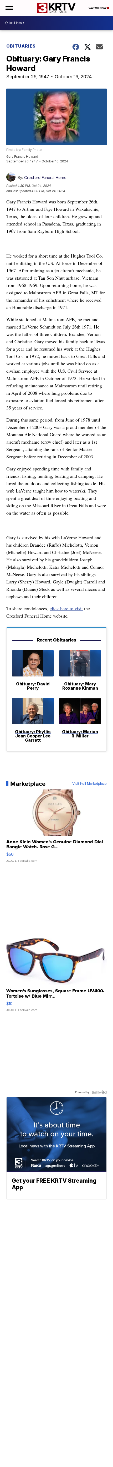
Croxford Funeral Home (45, 177)
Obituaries (21, 46)
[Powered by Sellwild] (99, 1092)
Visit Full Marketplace (89, 784)
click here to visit (66, 608)
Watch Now (98, 8)
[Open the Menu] (9, 7)
